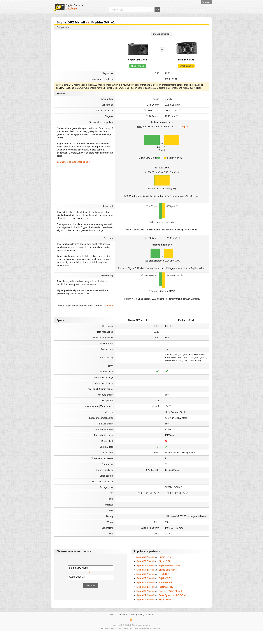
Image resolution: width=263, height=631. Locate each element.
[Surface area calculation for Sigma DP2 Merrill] (145, 172)
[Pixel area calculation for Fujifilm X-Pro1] (178, 238)
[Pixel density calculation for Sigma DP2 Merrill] (142, 275)
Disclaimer (122, 614)
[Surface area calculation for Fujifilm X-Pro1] (178, 172)
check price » (137, 66)
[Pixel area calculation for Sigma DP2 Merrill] (146, 238)
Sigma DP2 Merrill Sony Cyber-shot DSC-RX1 (161, 595)
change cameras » (162, 34)
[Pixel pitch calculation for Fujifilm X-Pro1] (176, 206)
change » (183, 126)
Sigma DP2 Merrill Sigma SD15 (153, 599)
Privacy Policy (137, 614)
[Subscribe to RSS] (130, 619)
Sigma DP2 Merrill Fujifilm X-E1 (153, 578)
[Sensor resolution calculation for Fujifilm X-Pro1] (179, 110)
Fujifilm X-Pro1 (186, 59)
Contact (150, 614)
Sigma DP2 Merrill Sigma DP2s (153, 561)
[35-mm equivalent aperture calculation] (153, 406)
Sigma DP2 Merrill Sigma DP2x (153, 557)
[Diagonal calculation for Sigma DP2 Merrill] (146, 116)
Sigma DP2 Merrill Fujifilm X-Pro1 (154, 586)
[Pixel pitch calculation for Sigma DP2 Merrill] (147, 206)
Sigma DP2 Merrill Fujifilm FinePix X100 (158, 565)
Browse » (206, 2)
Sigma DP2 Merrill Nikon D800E (154, 582)
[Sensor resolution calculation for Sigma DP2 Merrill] (144, 110)
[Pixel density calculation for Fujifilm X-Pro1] (181, 275)
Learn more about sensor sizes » (73, 162)
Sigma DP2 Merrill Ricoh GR (152, 574)
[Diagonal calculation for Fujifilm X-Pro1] (177, 116)
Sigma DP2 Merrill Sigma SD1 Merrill (156, 569)
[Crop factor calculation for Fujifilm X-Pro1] (171, 326)
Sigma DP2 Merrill (137, 59)
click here (108, 305)
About (112, 614)
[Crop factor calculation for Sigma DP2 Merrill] (153, 326)
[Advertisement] (84, 51)
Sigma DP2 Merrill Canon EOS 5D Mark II (159, 591)
